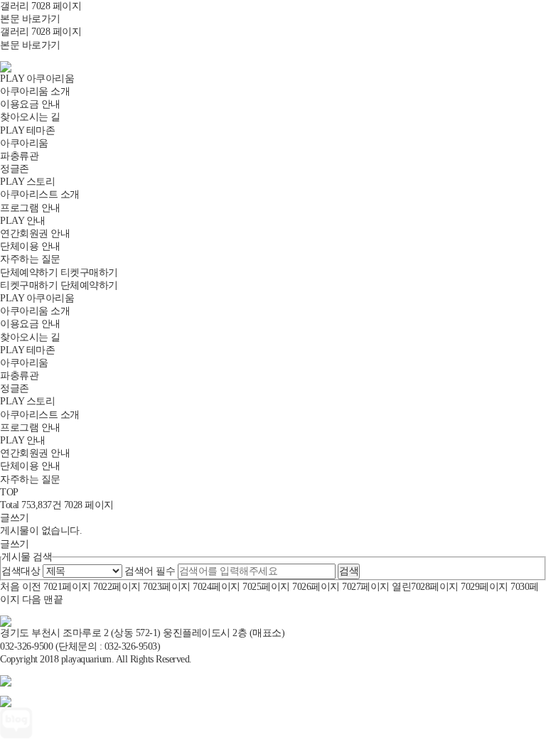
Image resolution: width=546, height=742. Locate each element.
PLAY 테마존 (27, 130)
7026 (316, 586)
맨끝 (53, 599)
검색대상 (20, 571)
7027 (366, 586)
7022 (117, 586)
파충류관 (19, 156)
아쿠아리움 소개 (35, 91)
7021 (67, 586)
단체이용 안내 (30, 246)
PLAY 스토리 (27, 181)
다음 (31, 599)
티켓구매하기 (89, 272)
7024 (216, 586)
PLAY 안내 (23, 220)
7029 (484, 586)
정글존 (14, 168)
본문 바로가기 (30, 19)
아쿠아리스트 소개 (40, 194)
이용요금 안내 (30, 104)
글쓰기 (14, 517)
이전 (31, 586)
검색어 (149, 571)
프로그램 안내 (30, 208)
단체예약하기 (29, 272)
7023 (167, 586)
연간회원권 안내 (35, 233)
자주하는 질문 (30, 259)
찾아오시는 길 (30, 117)
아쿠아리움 (24, 143)
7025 (266, 586)
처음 (9, 586)
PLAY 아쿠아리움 (37, 78)
